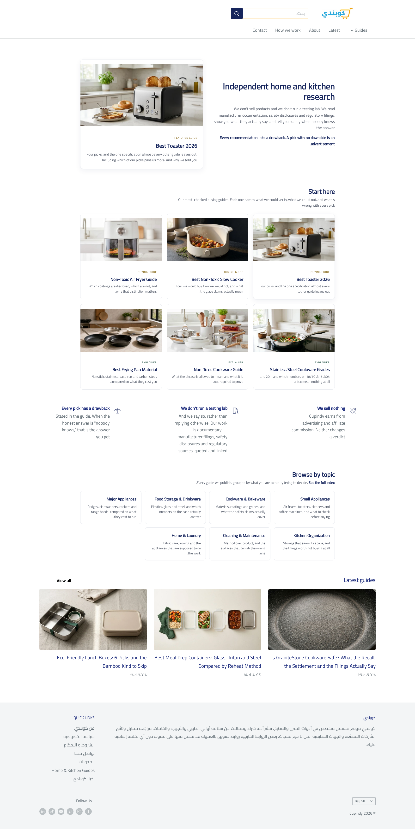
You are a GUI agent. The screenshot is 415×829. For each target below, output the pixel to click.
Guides (361, 30)
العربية (360, 801)
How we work (288, 30)
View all (63, 580)
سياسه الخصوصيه (79, 736)
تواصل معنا (84, 753)
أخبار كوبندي (84, 779)
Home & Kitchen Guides (73, 770)
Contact (260, 30)
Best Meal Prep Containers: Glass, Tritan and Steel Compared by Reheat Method (207, 662)
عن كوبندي (84, 728)
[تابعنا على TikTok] (52, 811)
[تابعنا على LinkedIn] (42, 811)
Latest (334, 30)
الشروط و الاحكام (79, 745)
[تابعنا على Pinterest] (70, 811)
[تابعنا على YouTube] (61, 811)
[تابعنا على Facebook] (88, 811)
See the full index (322, 482)
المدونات (87, 762)
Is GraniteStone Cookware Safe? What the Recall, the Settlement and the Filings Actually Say (323, 662)
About (314, 30)
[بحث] (237, 13)
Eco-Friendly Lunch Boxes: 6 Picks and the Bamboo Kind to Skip (102, 662)
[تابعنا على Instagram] (79, 811)
